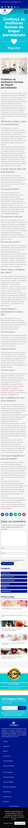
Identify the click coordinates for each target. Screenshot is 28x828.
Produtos (5, 741)
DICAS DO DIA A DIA (8, 577)
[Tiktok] (15, 7)
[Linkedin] (11, 7)
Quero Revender (7, 792)
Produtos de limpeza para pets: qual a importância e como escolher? (11, 629)
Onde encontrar (7, 756)
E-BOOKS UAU (6, 573)
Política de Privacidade (8, 777)
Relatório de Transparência (9, 787)
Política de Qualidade (8, 782)
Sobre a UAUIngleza (8, 772)
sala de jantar (6, 388)
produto (11, 376)
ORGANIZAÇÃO (6, 591)
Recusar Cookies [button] (8, 823)
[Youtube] (8, 7)
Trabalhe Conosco (7, 796)
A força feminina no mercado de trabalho (12, 609)
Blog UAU (5, 751)
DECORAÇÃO (6, 584)
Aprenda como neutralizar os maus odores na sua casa (14, 615)
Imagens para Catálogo (8, 766)
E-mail (3, 553)
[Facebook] (2, 7)
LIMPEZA (4, 588)
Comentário (4, 529)
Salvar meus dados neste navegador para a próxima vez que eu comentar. (12, 561)
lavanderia (15, 388)
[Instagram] (5, 7)
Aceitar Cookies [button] (19, 823)
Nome (3, 548)
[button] (25, 12)
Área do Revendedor (8, 761)
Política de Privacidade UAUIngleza (13, 715)
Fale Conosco (6, 801)
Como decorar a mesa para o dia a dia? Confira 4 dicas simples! (14, 643)
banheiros (6, 390)
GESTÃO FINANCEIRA (8, 580)
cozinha (21, 386)
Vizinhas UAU (6, 746)
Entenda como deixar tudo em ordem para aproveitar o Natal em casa (12, 657)
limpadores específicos (11, 214)
